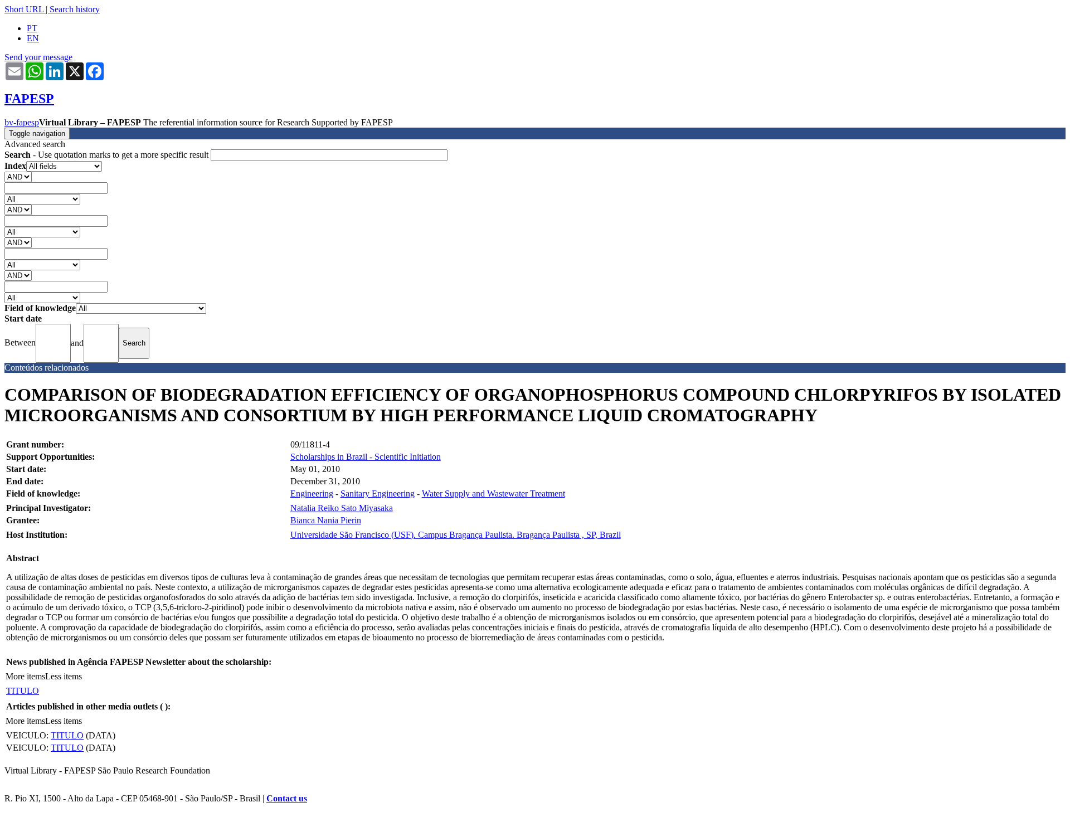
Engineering (311, 493)
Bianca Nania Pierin (325, 520)
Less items (63, 676)
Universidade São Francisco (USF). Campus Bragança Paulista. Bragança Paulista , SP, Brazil (455, 534)
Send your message (38, 57)
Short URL (23, 9)
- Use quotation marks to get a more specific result (107, 154)
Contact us (286, 798)
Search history (75, 9)
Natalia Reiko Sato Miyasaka (341, 508)
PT (32, 28)
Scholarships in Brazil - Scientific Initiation (365, 456)
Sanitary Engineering (378, 493)
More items (25, 676)
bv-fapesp (21, 122)
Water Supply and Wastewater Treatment (493, 493)
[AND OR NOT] (18, 176)
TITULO (22, 691)
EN (33, 38)
